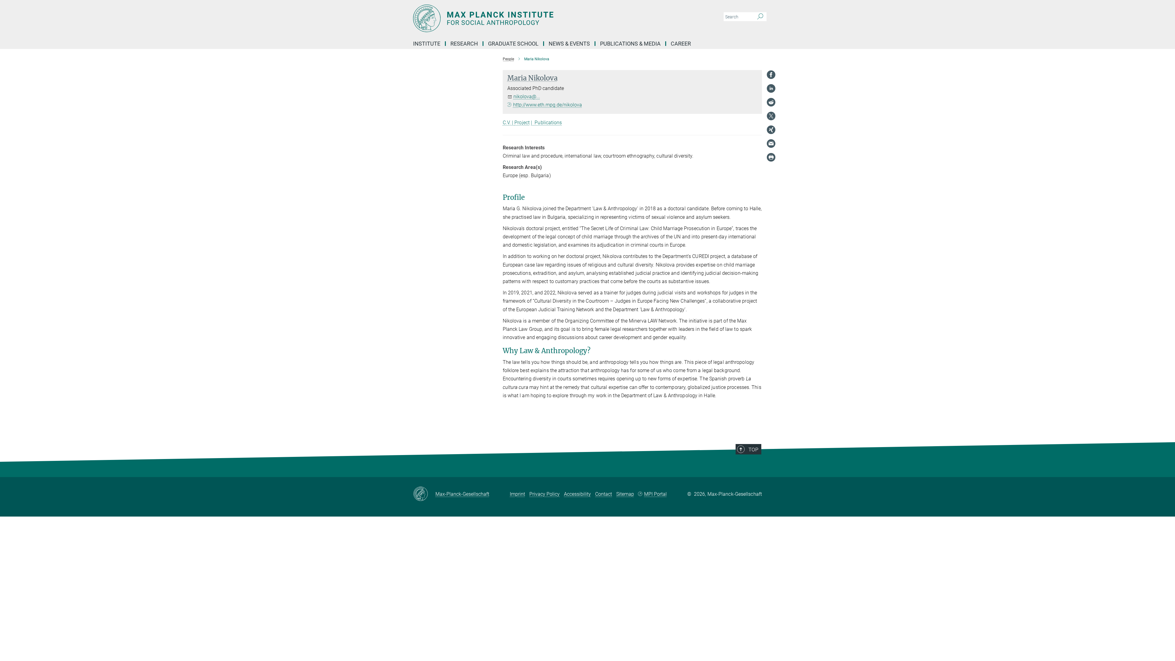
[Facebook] (771, 74)
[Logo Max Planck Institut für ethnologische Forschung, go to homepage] (528, 18)
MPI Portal (655, 494)
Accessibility (577, 494)
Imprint (517, 494)
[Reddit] (771, 102)
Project (522, 122)
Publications (548, 122)
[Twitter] (771, 116)
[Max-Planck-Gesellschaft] (424, 494)
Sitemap (625, 494)
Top (753, 449)
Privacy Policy (544, 494)
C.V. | (509, 122)
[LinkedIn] (771, 88)
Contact (603, 494)
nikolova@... (526, 96)
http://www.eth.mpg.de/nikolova (547, 105)
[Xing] (771, 129)
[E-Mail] (771, 143)
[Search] (760, 17)
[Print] (771, 157)
